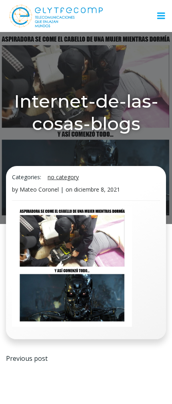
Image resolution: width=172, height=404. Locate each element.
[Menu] (161, 16)
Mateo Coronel (39, 189)
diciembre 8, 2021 (97, 189)
